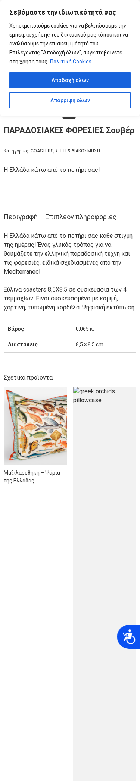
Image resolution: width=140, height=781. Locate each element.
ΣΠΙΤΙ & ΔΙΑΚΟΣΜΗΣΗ (78, 151)
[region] (70, 58)
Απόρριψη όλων (70, 100)
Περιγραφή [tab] (21, 217)
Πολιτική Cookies (70, 61)
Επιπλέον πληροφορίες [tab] (80, 217)
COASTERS (42, 151)
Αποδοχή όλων (70, 80)
